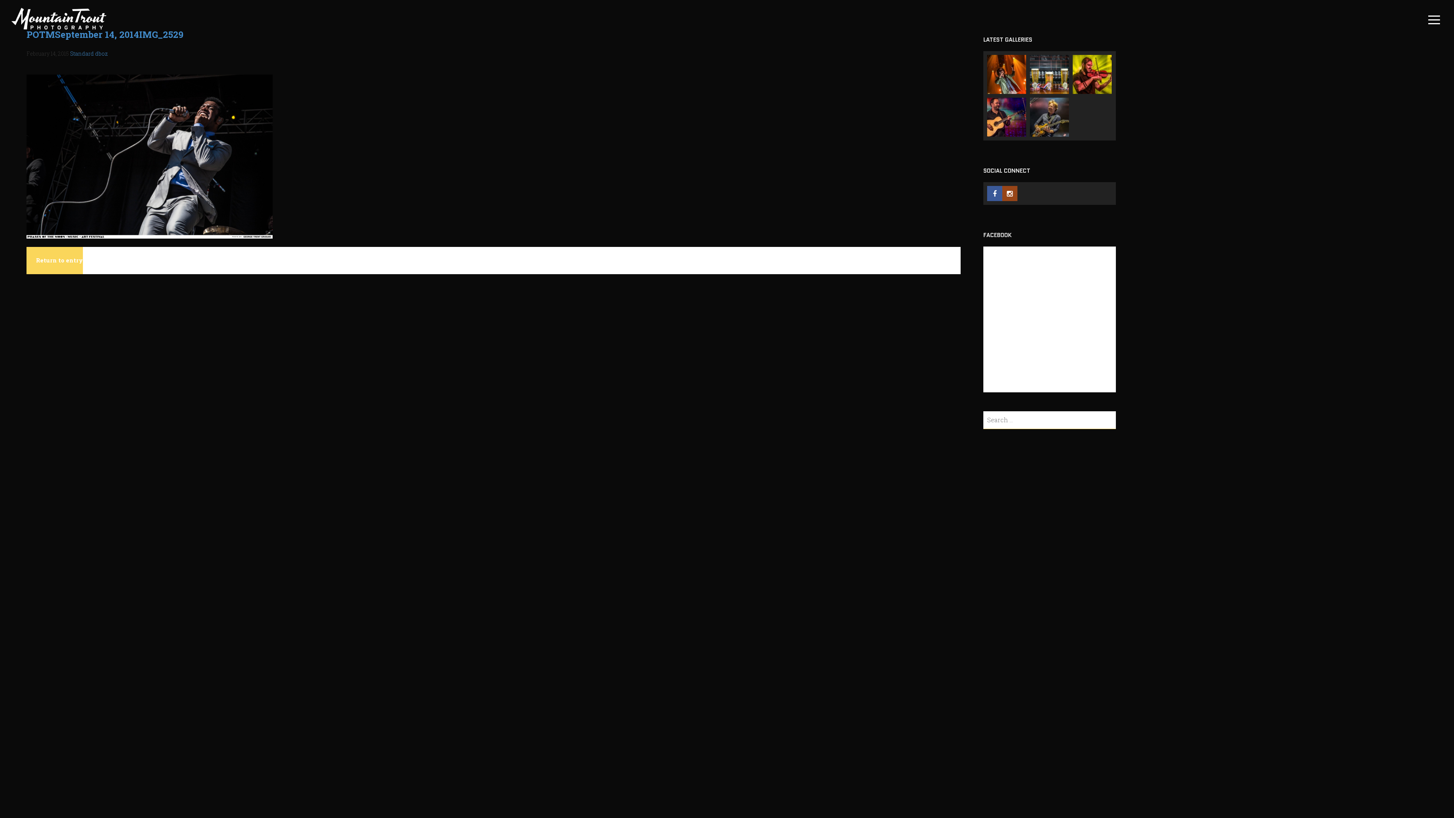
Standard (82, 53)
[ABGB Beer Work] (1049, 74)
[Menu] (1434, 19)
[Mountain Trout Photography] (59, 29)
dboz (101, 53)
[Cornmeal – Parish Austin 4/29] (1092, 74)
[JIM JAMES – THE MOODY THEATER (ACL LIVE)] (1006, 74)
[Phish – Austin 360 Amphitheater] (1049, 117)
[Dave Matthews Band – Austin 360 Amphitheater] (1006, 117)
